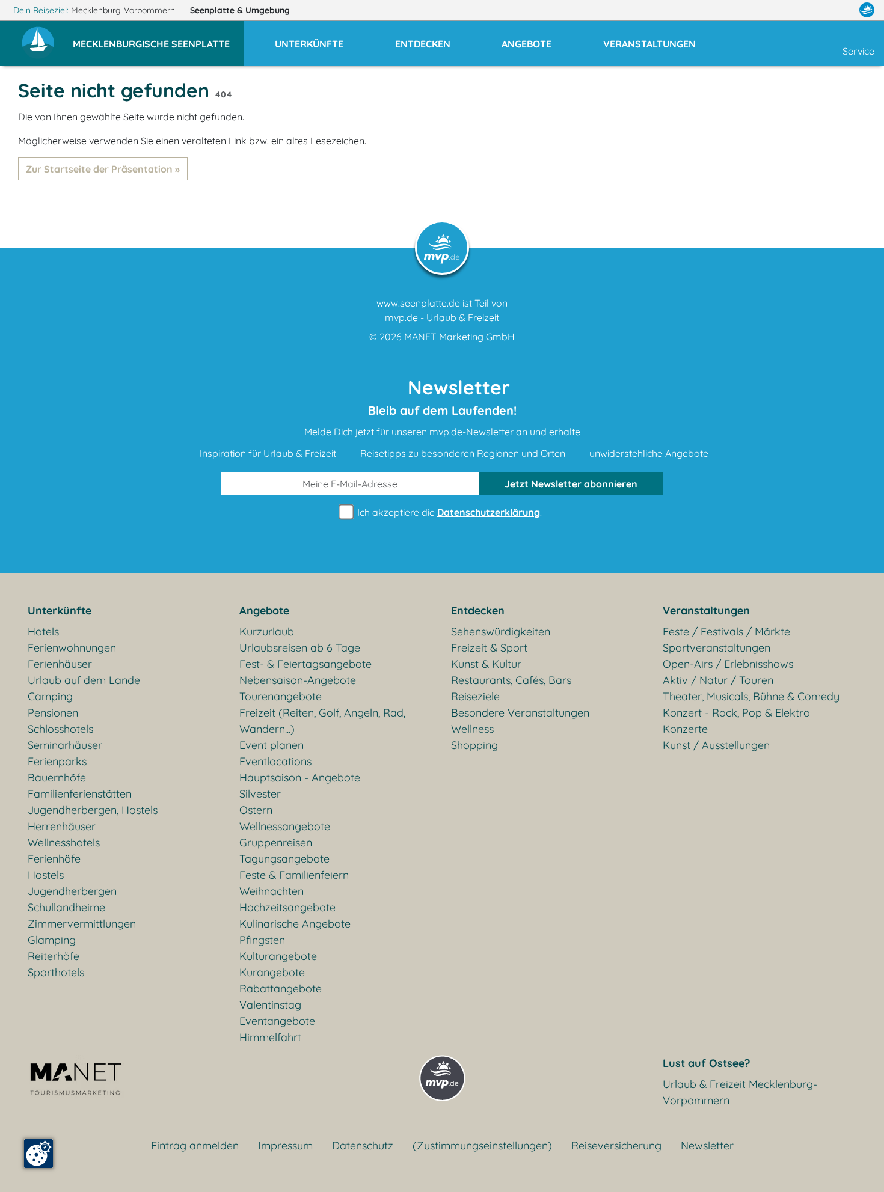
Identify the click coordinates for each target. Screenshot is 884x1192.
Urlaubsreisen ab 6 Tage (299, 648)
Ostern (255, 810)
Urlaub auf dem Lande (84, 680)
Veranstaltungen (706, 610)
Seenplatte (240, 10)
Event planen (271, 745)
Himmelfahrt (270, 1037)
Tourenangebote (280, 696)
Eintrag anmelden (195, 1145)
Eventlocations (275, 761)
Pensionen (53, 713)
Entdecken (478, 610)
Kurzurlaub (266, 631)
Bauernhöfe (57, 777)
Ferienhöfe (54, 859)
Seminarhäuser (65, 745)
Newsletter (707, 1145)
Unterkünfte (59, 610)
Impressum (285, 1145)
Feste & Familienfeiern (294, 875)
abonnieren (571, 484)
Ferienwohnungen (72, 648)
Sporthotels (56, 972)
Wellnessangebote (284, 826)
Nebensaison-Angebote (297, 680)
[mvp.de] (866, 10)
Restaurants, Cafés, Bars (511, 680)
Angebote (264, 610)
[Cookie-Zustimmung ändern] (38, 1153)
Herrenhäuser (62, 826)
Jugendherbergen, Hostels (93, 810)
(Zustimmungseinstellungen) (482, 1145)
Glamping (52, 940)
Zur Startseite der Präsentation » (103, 169)
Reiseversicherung (616, 1145)
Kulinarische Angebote (295, 924)
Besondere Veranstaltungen (520, 713)
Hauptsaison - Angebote (299, 777)
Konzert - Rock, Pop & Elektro (736, 713)
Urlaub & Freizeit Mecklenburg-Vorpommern (740, 1092)
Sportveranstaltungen (716, 648)
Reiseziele (475, 696)
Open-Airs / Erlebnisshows (728, 664)
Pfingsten (262, 940)
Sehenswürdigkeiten (500, 631)
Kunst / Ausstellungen (716, 745)
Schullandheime (66, 907)
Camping (50, 696)
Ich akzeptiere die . (448, 512)
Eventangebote (277, 1021)
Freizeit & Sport (489, 648)
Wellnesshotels (64, 842)
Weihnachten (271, 891)
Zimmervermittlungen (82, 924)
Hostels (46, 875)
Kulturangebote (278, 956)
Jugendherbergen (72, 891)
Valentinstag (270, 1005)
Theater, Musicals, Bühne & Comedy (751, 696)
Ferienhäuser (60, 664)
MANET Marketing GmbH (459, 337)
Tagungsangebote (284, 859)
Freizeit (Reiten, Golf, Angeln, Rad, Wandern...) (322, 721)
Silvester (260, 794)
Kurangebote (272, 972)
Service (858, 51)
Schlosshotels (60, 729)
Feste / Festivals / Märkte (726, 631)
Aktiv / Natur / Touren (718, 680)
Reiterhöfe (53, 956)
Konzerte (685, 729)
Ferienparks (57, 761)
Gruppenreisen (275, 842)
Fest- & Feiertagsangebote (305, 664)
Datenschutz (362, 1145)
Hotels (43, 631)
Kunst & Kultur (486, 664)
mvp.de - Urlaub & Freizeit (442, 317)
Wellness (472, 729)
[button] (158, 38)
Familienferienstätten (80, 794)
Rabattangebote (280, 988)
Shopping (474, 745)
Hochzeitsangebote (287, 907)
